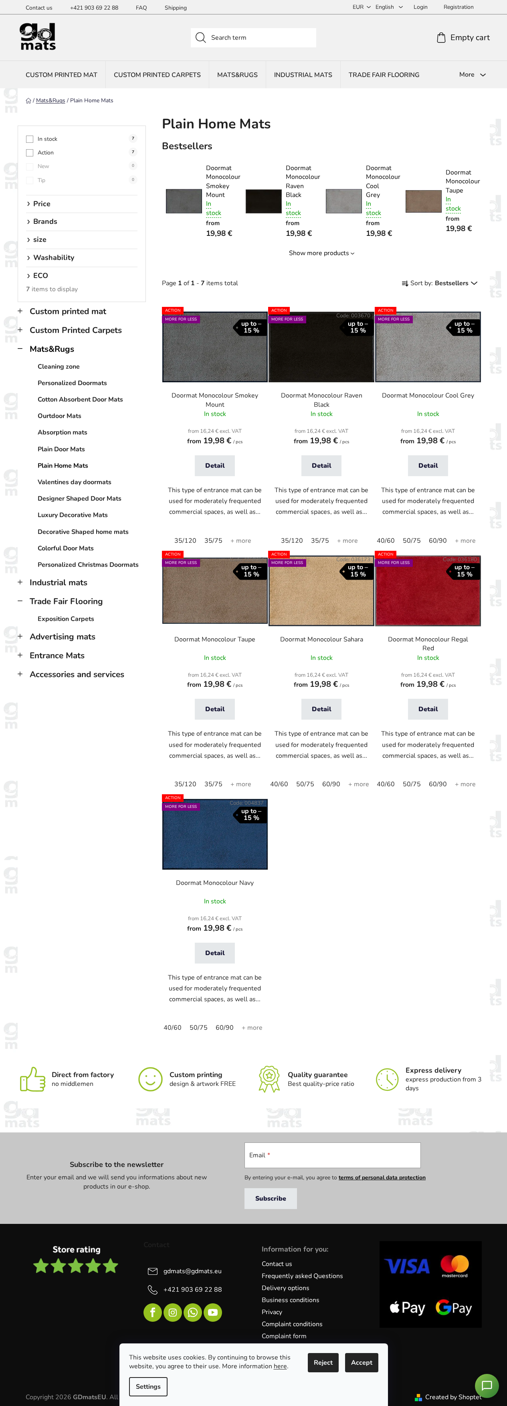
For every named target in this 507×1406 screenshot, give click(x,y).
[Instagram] (173, 1312)
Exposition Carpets (66, 619)
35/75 (213, 540)
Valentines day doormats (74, 482)
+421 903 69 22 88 (94, 8)
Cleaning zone (59, 366)
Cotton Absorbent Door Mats (80, 399)
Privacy (272, 1312)
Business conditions (290, 1300)
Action (86, 152)
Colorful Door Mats (66, 548)
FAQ (141, 8)
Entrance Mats (57, 655)
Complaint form (284, 1336)
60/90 (438, 540)
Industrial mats (58, 582)
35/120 (185, 540)
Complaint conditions (292, 1324)
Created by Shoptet (453, 1397)
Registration (459, 7)
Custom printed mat (68, 311)
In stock (86, 139)
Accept (361, 1362)
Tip (86, 180)
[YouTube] (213, 1312)
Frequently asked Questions (302, 1276)
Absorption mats (62, 432)
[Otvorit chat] (487, 1386)
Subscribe (270, 1198)
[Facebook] (152, 1312)
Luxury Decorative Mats (73, 515)
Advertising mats (62, 636)
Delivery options (285, 1288)
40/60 (386, 540)
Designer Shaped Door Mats (79, 498)
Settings (148, 1386)
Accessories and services (77, 674)
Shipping (176, 8)
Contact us (39, 8)
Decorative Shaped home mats (83, 532)
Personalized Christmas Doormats (88, 564)
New (86, 166)
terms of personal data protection (382, 1177)
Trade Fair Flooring (66, 601)
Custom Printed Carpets (76, 330)
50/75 (412, 540)
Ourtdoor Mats (59, 416)
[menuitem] (61, 75)
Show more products (319, 253)
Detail (215, 465)
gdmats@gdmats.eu (193, 1271)
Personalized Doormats (72, 383)
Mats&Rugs (52, 349)
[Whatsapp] (193, 1312)
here (280, 1366)
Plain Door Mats (61, 449)
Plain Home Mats (63, 465)
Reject (323, 1362)
